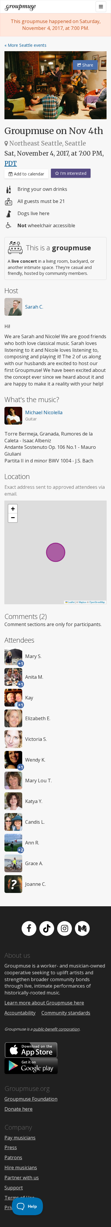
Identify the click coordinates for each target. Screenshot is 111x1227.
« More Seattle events (25, 45)
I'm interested (72, 173)
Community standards (65, 1013)
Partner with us (21, 1177)
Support (13, 1187)
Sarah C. (34, 307)
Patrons (13, 1157)
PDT (10, 163)
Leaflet (71, 602)
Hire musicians (20, 1167)
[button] (12, 508)
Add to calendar (28, 174)
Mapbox (82, 602)
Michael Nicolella (43, 412)
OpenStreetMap (97, 602)
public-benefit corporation (56, 1029)
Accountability (20, 1013)
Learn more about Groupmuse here (44, 1002)
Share (87, 65)
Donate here (18, 1109)
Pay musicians (20, 1137)
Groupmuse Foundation (30, 1099)
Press (10, 1147)
